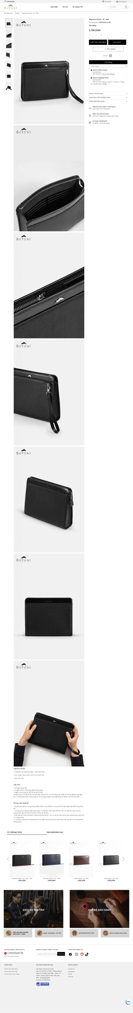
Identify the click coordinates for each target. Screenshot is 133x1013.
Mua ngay (117, 42)
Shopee (70, 976)
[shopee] (82, 954)
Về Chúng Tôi (77, 7)
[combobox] (108, 66)
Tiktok (70, 974)
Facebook (71, 969)
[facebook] (71, 955)
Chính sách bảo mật (10, 971)
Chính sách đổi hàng (11, 969)
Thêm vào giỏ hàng (98, 42)
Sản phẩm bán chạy (55, 832)
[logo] (10, 6)
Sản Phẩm (54, 7)
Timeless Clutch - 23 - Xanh (51, 878)
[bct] (42, 984)
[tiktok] (87, 954)
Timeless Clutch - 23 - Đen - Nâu (22, 878)
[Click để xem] (49, 71)
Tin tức (65, 7)
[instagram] (77, 955)
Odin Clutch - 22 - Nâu (81, 878)
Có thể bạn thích (14, 832)
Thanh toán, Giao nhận (11, 974)
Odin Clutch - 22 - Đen (111, 878)
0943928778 (15, 953)
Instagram (71, 971)
